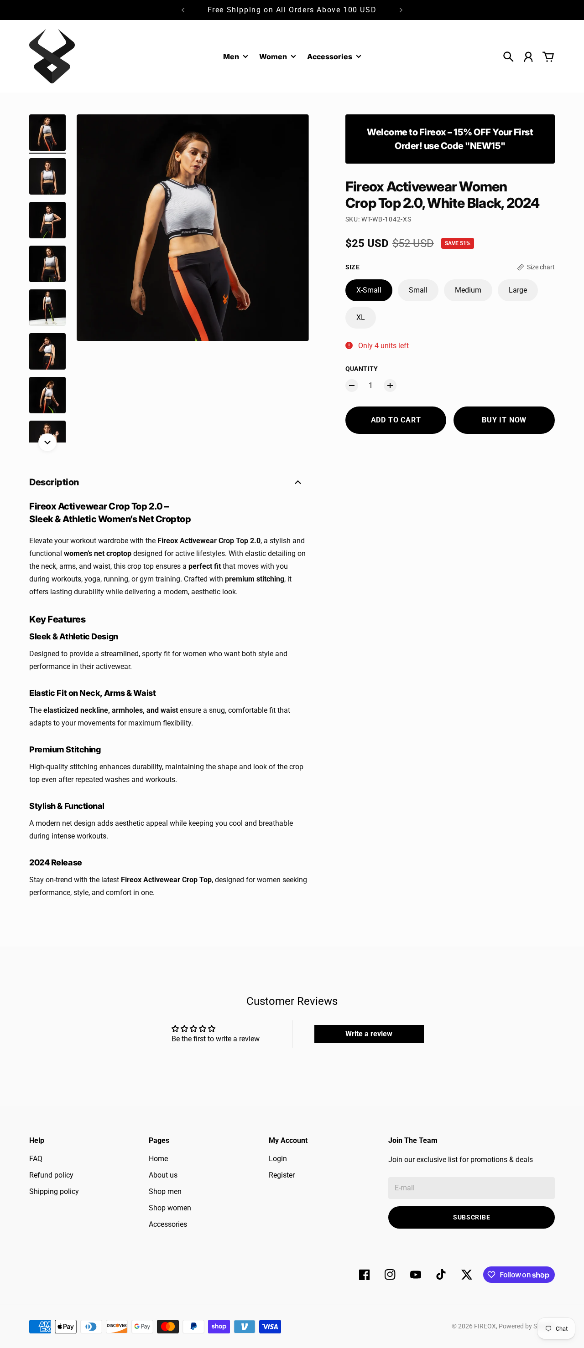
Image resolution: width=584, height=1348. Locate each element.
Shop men (165, 1191)
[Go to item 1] (47, 132)
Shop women (170, 1208)
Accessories (168, 1224)
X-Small (368, 290)
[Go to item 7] (47, 395)
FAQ (35, 1158)
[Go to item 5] (47, 307)
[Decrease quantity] (351, 385)
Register (282, 1175)
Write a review (368, 1033)
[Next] (401, 10)
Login (278, 1158)
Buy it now (504, 420)
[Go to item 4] (47, 264)
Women (273, 57)
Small (418, 290)
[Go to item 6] (47, 351)
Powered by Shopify (527, 1326)
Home (158, 1158)
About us (163, 1175)
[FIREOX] (52, 56)
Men (231, 57)
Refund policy (51, 1175)
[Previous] (183, 10)
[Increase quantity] (390, 385)
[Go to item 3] (47, 220)
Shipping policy (54, 1191)
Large (518, 290)
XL (360, 317)
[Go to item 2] (47, 176)
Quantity (361, 368)
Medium (468, 290)
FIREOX (485, 1326)
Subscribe (471, 1217)
